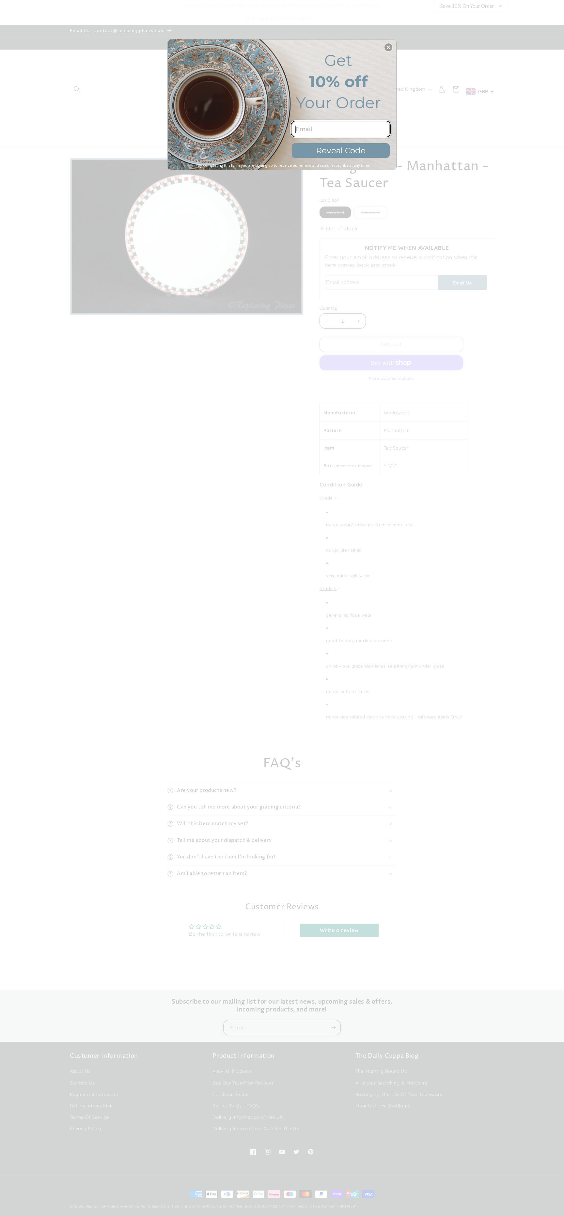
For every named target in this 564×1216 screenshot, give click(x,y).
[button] (388, 47)
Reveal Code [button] (341, 150)
